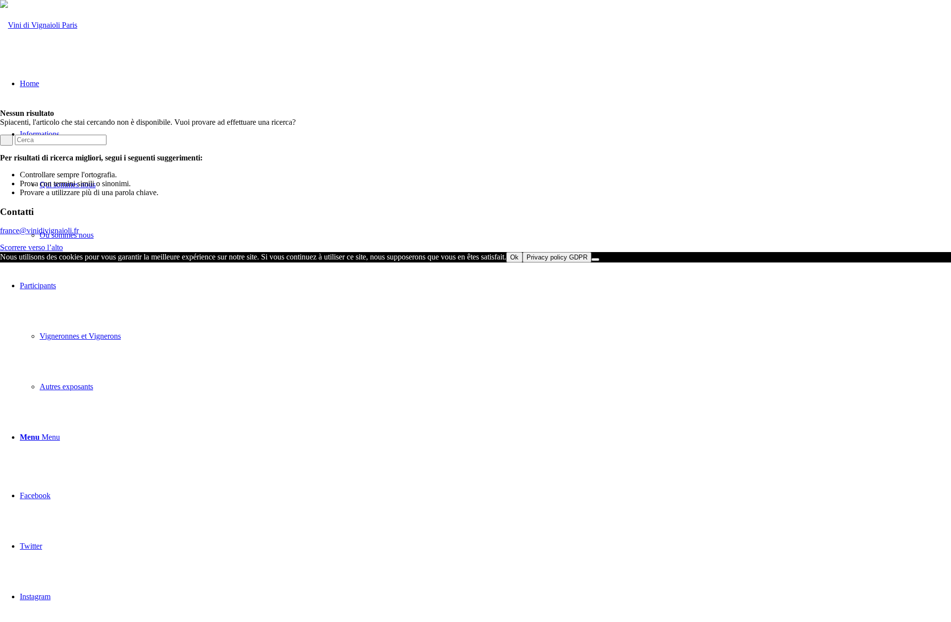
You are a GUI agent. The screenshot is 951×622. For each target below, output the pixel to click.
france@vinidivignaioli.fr (39, 230)
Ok (514, 257)
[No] (595, 259)
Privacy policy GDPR (557, 257)
